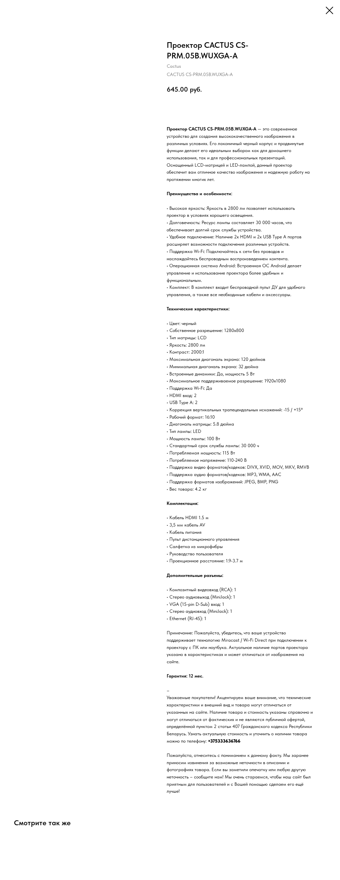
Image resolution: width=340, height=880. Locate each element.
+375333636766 (224, 741)
